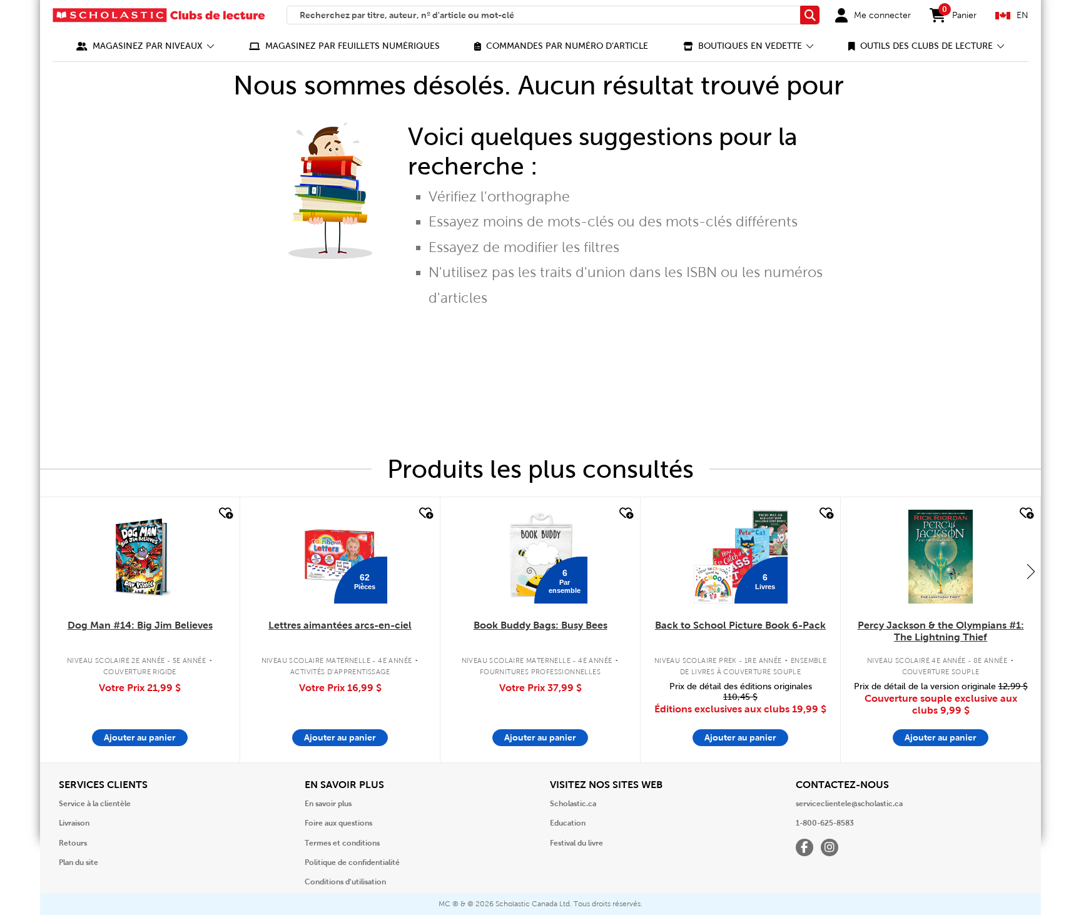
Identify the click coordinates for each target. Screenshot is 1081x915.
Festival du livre (576, 843)
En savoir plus (328, 803)
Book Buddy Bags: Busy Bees (540, 625)
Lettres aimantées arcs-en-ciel (340, 625)
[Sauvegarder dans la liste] (224, 513)
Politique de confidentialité (352, 862)
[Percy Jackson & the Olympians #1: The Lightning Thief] (940, 557)
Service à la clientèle (95, 803)
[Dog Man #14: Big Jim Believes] (140, 557)
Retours (73, 843)
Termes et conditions (342, 843)
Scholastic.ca (573, 803)
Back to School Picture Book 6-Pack (740, 625)
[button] (145, 46)
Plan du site (78, 862)
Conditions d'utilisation (345, 881)
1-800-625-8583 (825, 823)
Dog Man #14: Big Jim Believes (140, 625)
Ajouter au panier (140, 737)
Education (568, 823)
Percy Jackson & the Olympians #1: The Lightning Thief (941, 631)
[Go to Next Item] (1031, 571)
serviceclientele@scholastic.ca (849, 803)
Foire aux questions (338, 823)
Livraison (74, 823)
